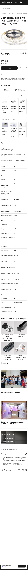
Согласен (22, 566)
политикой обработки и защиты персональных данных (14, 459)
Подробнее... (5, 566)
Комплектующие (22, 13)
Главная (3, 13)
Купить (9, 68)
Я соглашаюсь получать (13, 463)
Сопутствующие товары (7, 96)
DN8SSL (6, 54)
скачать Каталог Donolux (22, 470)
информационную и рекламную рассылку (17, 463)
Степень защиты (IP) (7, 205)
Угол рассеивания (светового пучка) (6, 148)
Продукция (11, 13)
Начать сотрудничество (6, 470)
